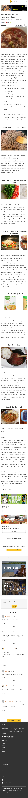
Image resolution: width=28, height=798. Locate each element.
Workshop (4, 745)
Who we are (4, 773)
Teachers (4, 758)
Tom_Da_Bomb (9, 631)
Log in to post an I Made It (14, 550)
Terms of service (18, 788)
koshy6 (7, 671)
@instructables (7, 780)
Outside (3, 756)
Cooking (11, 19)
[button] (1, 1)
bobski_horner (8, 686)
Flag (4, 623)
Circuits (3, 743)
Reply (14, 626)
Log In (14, 606)
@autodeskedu (7, 783)
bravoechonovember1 (10, 649)
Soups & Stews (18, 19)
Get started (4, 767)
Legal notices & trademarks (9, 795)
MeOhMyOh (8, 616)
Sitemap (4, 771)
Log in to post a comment (14, 720)
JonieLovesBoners (9, 701)
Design (3, 747)
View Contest (14, 511)
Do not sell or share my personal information (14, 793)
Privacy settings (17, 790)
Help (3, 769)
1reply (4, 665)
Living (3, 754)
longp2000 (5, 19)
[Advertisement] (14, 8)
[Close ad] (26, 6)
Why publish (5, 764)
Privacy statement (7, 790)
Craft (3, 749)
